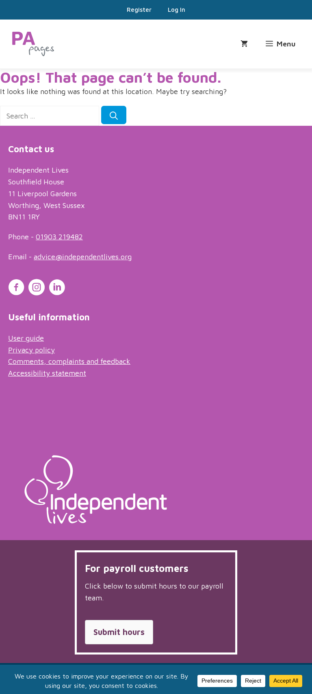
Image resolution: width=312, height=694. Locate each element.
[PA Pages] (33, 44)
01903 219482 (59, 236)
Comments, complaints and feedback (69, 361)
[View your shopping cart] (244, 44)
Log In (176, 9)
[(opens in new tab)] (95, 521)
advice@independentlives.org (83, 256)
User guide (26, 338)
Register (139, 9)
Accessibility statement (47, 373)
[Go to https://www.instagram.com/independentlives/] (36, 288)
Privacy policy (31, 350)
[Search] (113, 115)
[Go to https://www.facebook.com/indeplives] (16, 288)
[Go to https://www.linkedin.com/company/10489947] (57, 288)
